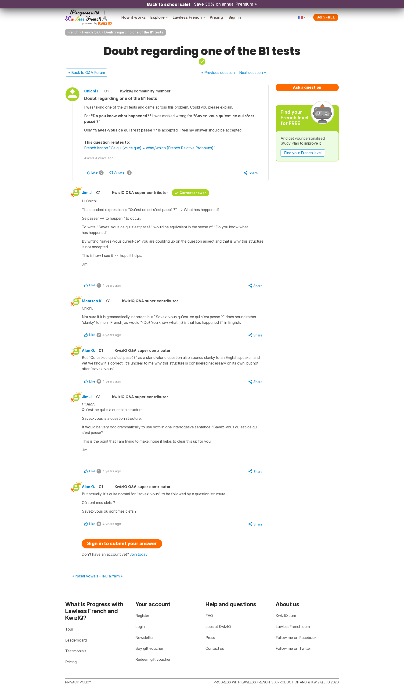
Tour (69, 629)
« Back (86, 72)
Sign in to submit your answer (122, 543)
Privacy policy (78, 682)
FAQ (209, 615)
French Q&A (91, 32)
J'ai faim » (114, 576)
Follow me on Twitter (293, 648)
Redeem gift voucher (152, 659)
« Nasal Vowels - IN (89, 576)
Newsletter (144, 637)
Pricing (216, 17)
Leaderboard (76, 640)
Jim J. (87, 192)
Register (142, 615)
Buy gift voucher (149, 648)
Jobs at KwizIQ (218, 626)
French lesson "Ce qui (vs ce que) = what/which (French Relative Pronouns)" (149, 148)
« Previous (218, 72)
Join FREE (326, 17)
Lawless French (187, 17)
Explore (157, 17)
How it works (133, 17)
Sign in (234, 17)
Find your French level (302, 152)
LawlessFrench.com (293, 626)
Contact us (215, 648)
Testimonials (75, 651)
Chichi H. (92, 91)
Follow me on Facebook (296, 637)
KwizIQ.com (286, 615)
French (73, 32)
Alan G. (88, 350)
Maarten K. (92, 301)
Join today (139, 554)
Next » (252, 72)
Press (210, 637)
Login (140, 626)
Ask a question (307, 87)
